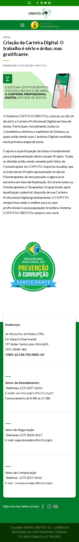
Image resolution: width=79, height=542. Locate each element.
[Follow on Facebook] (37, 3)
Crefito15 (40, 65)
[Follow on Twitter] (45, 3)
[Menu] (22, 25)
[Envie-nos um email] (49, 3)
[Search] (29, 3)
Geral (7, 37)
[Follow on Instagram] (41, 3)
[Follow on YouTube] (55, 507)
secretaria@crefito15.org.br (35, 393)
